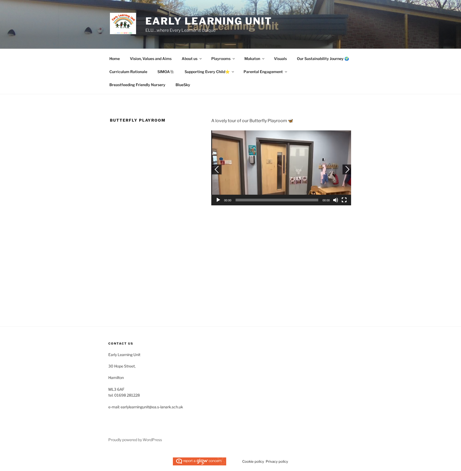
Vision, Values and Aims (151, 58)
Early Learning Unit (208, 21)
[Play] (218, 200)
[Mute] (335, 200)
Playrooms (220, 58)
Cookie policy (253, 461)
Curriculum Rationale (128, 71)
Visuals (280, 58)
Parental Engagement (263, 71)
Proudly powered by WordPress (135, 439)
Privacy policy (277, 461)
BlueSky (183, 84)
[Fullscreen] (344, 200)
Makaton (252, 58)
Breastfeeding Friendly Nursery (137, 84)
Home (114, 58)
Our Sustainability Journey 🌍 (323, 58)
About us (189, 58)
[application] (281, 167)
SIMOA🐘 (165, 71)
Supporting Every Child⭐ (207, 71)
